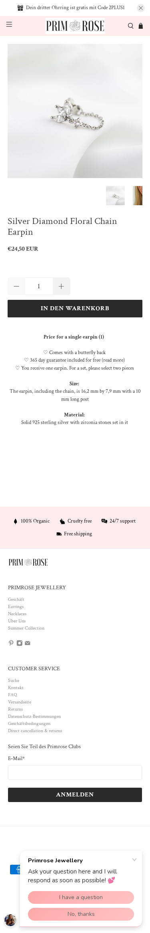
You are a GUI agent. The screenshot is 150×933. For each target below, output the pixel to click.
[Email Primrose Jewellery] (27, 645)
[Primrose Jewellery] (75, 26)
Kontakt (16, 688)
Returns (15, 709)
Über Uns (17, 621)
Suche (13, 680)
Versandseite (19, 702)
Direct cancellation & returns (35, 731)
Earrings (16, 607)
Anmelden (75, 794)
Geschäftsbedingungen (29, 724)
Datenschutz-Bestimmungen (34, 716)
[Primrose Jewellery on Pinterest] (11, 645)
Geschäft (16, 599)
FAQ (12, 695)
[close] (141, 8)
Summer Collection (26, 628)
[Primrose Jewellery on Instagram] (19, 645)
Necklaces (17, 614)
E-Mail (16, 758)
